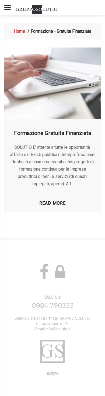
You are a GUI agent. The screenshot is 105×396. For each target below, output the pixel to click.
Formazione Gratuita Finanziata (52, 133)
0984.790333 (53, 305)
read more (52, 203)
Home (19, 31)
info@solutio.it (58, 329)
